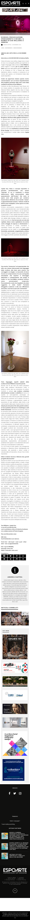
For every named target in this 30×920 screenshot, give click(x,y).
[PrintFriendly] (17, 559)
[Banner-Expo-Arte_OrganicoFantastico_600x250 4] (15, 700)
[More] (23, 559)
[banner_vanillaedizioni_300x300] (15, 755)
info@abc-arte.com (7, 548)
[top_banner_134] (15, 9)
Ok (15, 917)
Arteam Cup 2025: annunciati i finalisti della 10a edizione (17, 856)
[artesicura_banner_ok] (15, 713)
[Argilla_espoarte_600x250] (15, 672)
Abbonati (21, 878)
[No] (28, 915)
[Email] (4, 559)
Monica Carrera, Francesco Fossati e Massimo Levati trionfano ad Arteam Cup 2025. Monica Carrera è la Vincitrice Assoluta (19, 836)
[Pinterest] (17, 555)
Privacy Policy (10, 879)
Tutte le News (12, 877)
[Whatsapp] (23, 555)
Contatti (21, 877)
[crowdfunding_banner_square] (13, 780)
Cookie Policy (22, 879)
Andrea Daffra (7, 44)
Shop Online (12, 878)
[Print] (10, 559)
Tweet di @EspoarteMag (8, 824)
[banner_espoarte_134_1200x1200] (15, 658)
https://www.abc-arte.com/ (9, 550)
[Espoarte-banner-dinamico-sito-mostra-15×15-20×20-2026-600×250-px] (15, 727)
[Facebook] (4, 555)
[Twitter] (10, 555)
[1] (15, 686)
